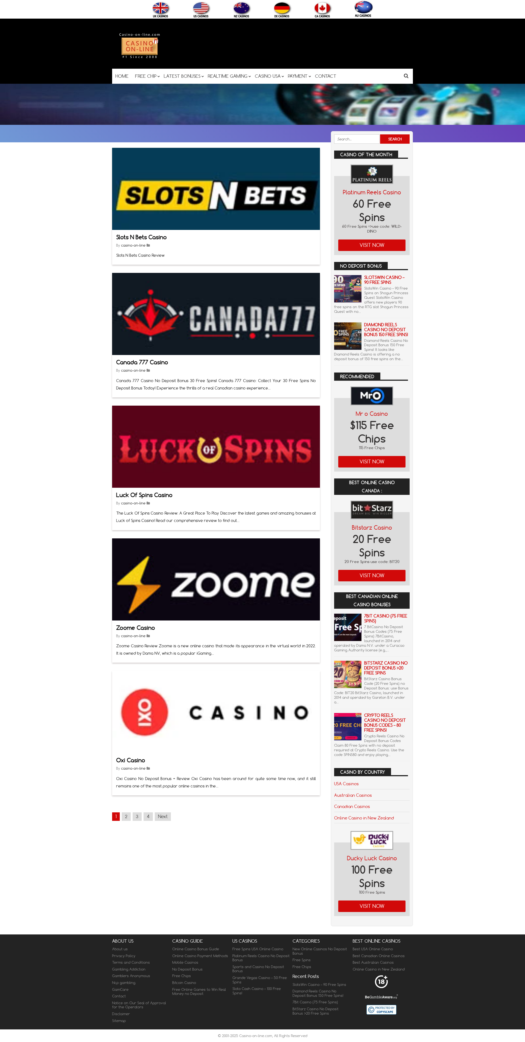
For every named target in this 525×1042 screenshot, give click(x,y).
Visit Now (372, 245)
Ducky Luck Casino (372, 858)
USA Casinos (346, 783)
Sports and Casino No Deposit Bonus (258, 969)
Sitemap (119, 1020)
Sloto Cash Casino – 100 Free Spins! (256, 990)
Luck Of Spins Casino (144, 495)
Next (163, 816)
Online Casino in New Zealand (364, 818)
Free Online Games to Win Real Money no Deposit (199, 991)
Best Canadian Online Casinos (379, 956)
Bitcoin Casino (184, 982)
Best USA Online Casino (373, 949)
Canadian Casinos (352, 806)
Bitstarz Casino (372, 527)
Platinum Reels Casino (372, 192)
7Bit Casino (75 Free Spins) (385, 618)
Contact (119, 996)
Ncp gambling (123, 982)
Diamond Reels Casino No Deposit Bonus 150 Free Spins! (386, 329)
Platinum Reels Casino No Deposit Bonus (261, 958)
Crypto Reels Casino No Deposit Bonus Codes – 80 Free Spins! (385, 723)
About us (120, 949)
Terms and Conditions (131, 962)
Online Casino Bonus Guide (195, 949)
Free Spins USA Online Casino (257, 949)
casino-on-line (133, 245)
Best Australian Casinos (373, 962)
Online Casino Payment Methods (200, 956)
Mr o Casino (372, 413)
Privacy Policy (123, 956)
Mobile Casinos (185, 962)
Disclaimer (121, 1014)
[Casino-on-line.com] (139, 58)
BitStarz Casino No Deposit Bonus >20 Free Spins (386, 668)
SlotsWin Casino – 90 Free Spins (384, 280)
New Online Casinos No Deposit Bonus (320, 951)
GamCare (120, 989)
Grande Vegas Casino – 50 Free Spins (259, 979)
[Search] (406, 76)
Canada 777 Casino (142, 362)
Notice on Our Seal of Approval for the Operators (139, 1005)
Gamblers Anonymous (131, 976)
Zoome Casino (135, 627)
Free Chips (181, 976)
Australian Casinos (353, 795)
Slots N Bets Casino (141, 237)
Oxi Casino (130, 760)
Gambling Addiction (128, 969)
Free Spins (302, 960)
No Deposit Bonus (187, 969)
